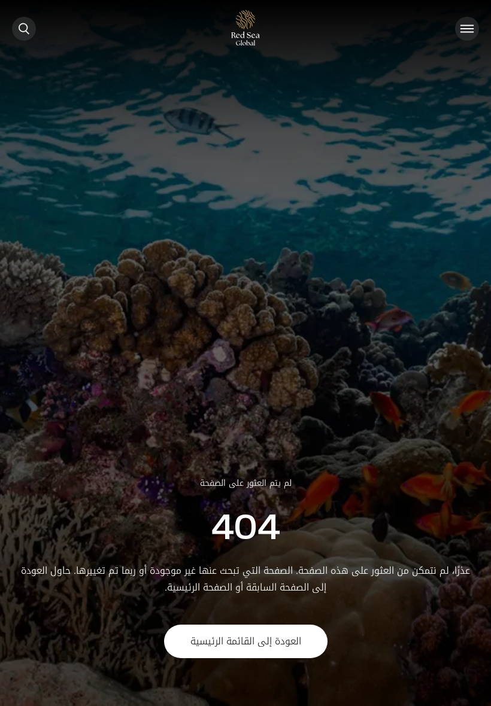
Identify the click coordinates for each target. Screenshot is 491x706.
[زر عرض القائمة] (467, 29)
